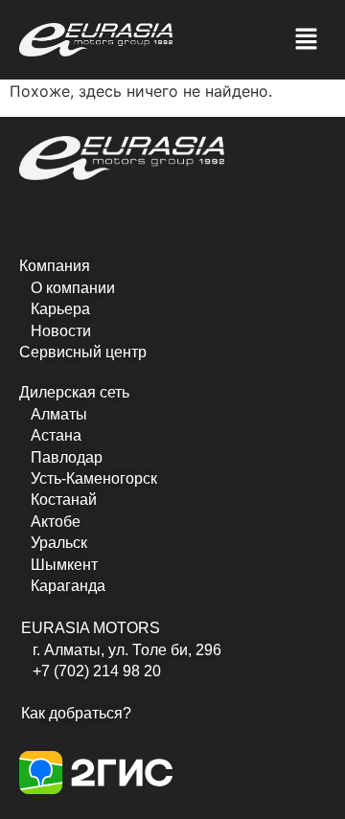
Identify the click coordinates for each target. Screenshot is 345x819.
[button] (307, 39)
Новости (61, 331)
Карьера (60, 309)
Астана (56, 435)
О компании (73, 288)
